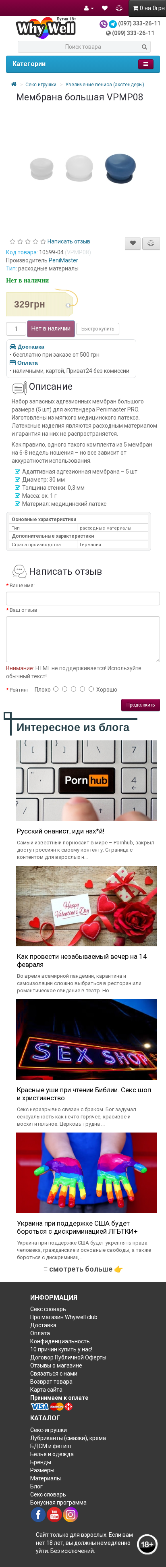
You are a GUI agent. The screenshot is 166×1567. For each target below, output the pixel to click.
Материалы (45, 1478)
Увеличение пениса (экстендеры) (104, 84)
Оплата (27, 363)
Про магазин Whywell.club (64, 1317)
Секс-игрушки (48, 1430)
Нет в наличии (51, 328)
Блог (36, 1486)
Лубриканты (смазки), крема (68, 1438)
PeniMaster (63, 260)
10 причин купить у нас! (61, 1349)
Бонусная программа (58, 1502)
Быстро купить (97, 329)
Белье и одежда (52, 1454)
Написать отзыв (69, 241)
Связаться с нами (53, 1373)
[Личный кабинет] (89, 8)
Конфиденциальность (60, 1341)
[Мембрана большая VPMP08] (83, 167)
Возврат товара (51, 1381)
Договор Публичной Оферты (68, 1357)
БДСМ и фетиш (50, 1446)
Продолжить (141, 705)
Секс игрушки (40, 84)
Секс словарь (48, 1309)
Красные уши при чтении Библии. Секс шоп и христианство (84, 1094)
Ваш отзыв (23, 610)
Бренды (40, 1462)
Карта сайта (46, 1389)
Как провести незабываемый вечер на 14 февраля (82, 960)
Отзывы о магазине (56, 1365)
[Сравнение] (119, 8)
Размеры (42, 1470)
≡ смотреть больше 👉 (83, 1269)
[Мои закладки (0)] (105, 8)
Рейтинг (19, 690)
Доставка (31, 346)
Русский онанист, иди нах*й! (60, 831)
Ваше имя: (22, 585)
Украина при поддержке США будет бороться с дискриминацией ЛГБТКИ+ (77, 1227)
